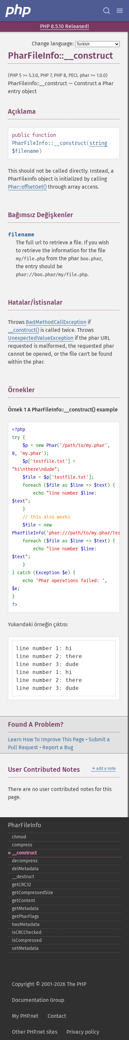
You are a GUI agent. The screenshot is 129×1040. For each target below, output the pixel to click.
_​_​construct (24, 853)
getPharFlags (25, 916)
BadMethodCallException (56, 322)
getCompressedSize (32, 892)
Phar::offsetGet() (27, 187)
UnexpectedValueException (40, 338)
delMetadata (25, 869)
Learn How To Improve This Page (46, 739)
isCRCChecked (26, 932)
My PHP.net (25, 1016)
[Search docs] (106, 10)
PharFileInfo (24, 825)
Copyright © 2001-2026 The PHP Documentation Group (49, 992)
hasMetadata (26, 924)
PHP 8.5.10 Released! (64, 26)
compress (22, 845)
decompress (25, 861)
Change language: (53, 43)
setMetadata (25, 948)
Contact (57, 1016)
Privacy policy (82, 1032)
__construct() (23, 330)
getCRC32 (21, 884)
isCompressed (27, 940)
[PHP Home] (18, 10)
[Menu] (119, 10)
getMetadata (25, 908)
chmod (19, 837)
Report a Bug (57, 747)
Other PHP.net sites (34, 1032)
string (98, 143)
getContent (23, 900)
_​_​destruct (23, 877)
